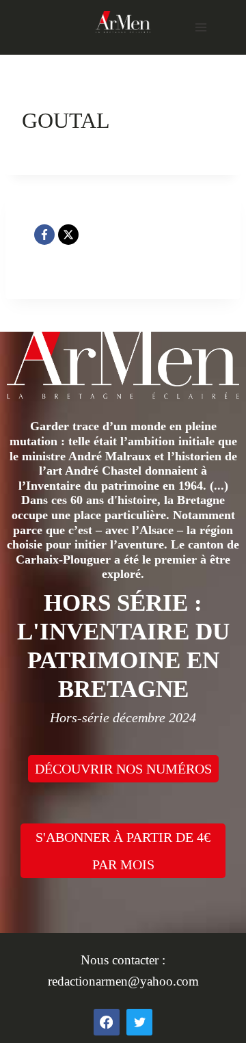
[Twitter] (139, 1022)
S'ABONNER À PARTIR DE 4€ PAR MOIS (123, 851)
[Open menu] (200, 27)
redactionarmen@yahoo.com (123, 981)
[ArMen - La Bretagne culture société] (123, 21)
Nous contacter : (123, 960)
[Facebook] (44, 234)
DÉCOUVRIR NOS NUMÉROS (123, 768)
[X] (68, 234)
